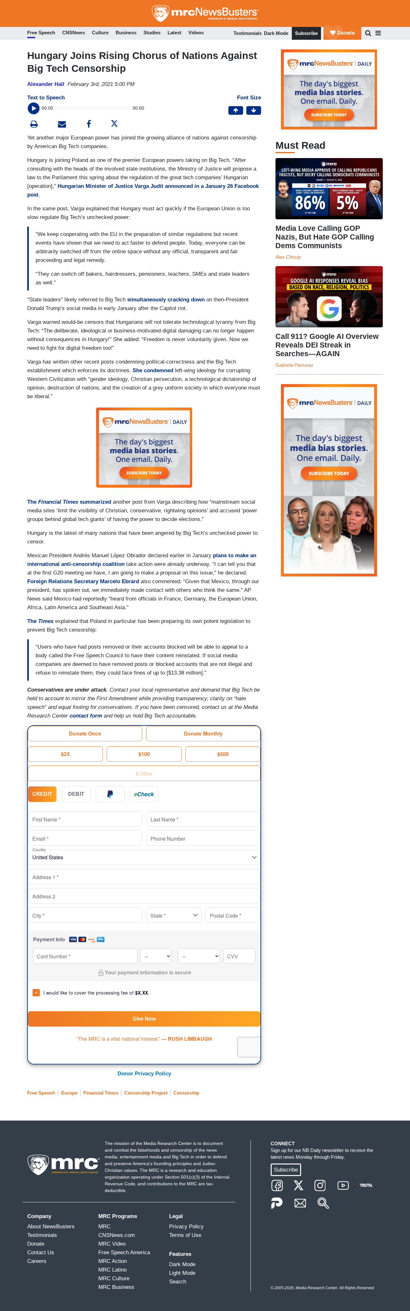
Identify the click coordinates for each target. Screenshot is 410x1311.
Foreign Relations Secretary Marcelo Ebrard (83, 581)
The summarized (69, 502)
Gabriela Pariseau (294, 365)
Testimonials (248, 33)
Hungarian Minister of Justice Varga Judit (110, 186)
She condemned (153, 370)
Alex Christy (288, 257)
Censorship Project (146, 1093)
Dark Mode (276, 33)
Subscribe (306, 33)
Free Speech (41, 1093)
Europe (69, 1093)
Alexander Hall (45, 84)
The (40, 621)
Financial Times (100, 1093)
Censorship (186, 1093)
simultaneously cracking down (166, 300)
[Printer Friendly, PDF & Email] (62, 125)
